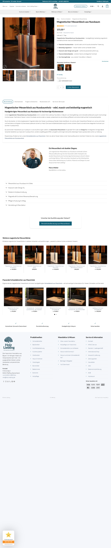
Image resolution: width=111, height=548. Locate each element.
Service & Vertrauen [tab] (59, 101)
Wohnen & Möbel (57, 12)
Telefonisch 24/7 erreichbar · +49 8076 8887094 (55, 1)
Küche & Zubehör (24, 12)
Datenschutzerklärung (94, 369)
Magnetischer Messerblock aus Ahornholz (55, 266)
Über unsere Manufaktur (67, 341)
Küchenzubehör (37, 352)
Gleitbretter (36, 355)
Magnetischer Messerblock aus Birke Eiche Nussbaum (77, 266)
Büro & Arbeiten (73, 12)
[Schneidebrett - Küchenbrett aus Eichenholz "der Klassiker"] (34, 297)
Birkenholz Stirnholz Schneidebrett (55, 308)
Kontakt (90, 341)
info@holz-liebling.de (102, 1)
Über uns (5, 6)
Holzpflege (87, 12)
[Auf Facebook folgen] (3, 381)
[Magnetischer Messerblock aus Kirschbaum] (13, 255)
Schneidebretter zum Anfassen (69, 348)
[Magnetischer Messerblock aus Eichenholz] (98, 255)
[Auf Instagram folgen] (6, 381)
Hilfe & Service (92, 344)
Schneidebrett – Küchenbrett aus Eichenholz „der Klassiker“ (34, 308)
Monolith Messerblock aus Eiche (34, 266)
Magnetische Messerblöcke (79, 19)
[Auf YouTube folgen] (14, 381)
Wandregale (36, 362)
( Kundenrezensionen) (70, 26)
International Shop (93, 352)
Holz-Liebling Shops (32, 6)
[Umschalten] (6, 183)
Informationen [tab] (18, 101)
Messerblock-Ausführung (63, 62)
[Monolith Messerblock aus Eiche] (34, 255)
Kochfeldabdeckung (38, 348)
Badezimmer (36, 369)
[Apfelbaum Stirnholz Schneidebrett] (98, 297)
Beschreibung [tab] (8, 101)
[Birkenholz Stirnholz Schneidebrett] (55, 297)
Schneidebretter (37, 341)
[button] (98, 6)
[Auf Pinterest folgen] (12, 381)
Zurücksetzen (105, 61)
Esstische (35, 373)
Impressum (91, 376)
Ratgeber (12, 6)
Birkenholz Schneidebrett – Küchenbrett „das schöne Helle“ (76, 308)
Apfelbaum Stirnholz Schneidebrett (98, 308)
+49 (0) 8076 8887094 (9, 375)
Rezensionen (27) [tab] (45, 101)
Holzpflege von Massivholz (68, 344)
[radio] (60, 67)
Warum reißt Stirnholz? (67, 352)
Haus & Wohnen (37, 359)
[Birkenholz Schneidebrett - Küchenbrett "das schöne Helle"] (76, 297)
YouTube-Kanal (64, 364)
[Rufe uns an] (10, 381)
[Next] (51, 43)
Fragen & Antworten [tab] (31, 101)
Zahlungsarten (92, 359)
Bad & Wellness (40, 12)
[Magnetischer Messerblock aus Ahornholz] (55, 255)
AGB (89, 373)
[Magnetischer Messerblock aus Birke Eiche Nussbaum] (76, 255)
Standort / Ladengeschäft (95, 348)
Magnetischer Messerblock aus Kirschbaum (13, 266)
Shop (58, 19)
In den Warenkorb (73, 87)
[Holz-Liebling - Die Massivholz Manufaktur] (55, 6)
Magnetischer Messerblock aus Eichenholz (98, 266)
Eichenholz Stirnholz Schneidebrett (13, 308)
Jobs (89, 366)
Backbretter (36, 344)
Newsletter (91, 362)
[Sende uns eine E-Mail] (8, 381)
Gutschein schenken (21, 6)
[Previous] (5, 43)
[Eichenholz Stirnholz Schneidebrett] (13, 297)
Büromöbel (36, 366)
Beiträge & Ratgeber (66, 361)
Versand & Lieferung (94, 355)
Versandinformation (68, 32)
